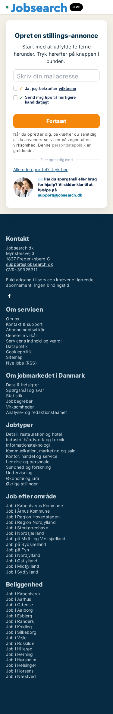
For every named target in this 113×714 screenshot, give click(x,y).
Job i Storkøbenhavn (27, 527)
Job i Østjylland (21, 560)
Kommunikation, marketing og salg (41, 450)
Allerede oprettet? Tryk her (40, 169)
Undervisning (19, 472)
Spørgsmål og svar (25, 390)
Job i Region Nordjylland (31, 522)
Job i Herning (19, 654)
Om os (12, 318)
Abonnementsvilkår (25, 329)
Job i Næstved (21, 676)
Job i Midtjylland (22, 566)
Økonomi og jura (22, 478)
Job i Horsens (20, 670)
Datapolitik (17, 346)
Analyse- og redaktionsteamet (36, 412)
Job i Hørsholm (21, 659)
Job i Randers (20, 621)
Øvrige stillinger (22, 483)
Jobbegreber (19, 401)
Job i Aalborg (19, 610)
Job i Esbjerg (19, 615)
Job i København (23, 593)
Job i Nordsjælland (25, 533)
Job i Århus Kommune (28, 511)
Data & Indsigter (22, 384)
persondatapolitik (69, 145)
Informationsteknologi (28, 445)
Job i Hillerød (19, 648)
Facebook (9, 296)
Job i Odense (19, 604)
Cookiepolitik (19, 351)
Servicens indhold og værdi (33, 340)
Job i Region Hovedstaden (33, 516)
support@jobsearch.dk (60, 195)
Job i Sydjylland (22, 571)
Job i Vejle (16, 637)
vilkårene (67, 88)
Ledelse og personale (27, 461)
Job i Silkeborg (21, 632)
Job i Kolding (19, 626)
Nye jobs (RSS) (21, 362)
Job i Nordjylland (23, 555)
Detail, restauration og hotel (34, 434)
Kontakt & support (24, 324)
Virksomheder (20, 406)
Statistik (14, 395)
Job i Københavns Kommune (34, 505)
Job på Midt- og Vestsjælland (36, 538)
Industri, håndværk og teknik (35, 439)
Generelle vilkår (21, 335)
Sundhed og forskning (28, 467)
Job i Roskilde (20, 643)
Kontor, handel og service (31, 456)
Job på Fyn (17, 549)
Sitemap (14, 357)
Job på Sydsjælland (26, 544)
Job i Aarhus (18, 599)
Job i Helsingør (21, 665)
